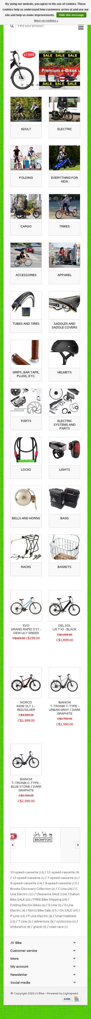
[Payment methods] (67, 999)
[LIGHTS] (64, 449)
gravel (39, 927)
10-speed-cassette (27, 872)
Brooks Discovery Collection (32, 889)
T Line (24, 921)
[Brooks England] (63, 845)
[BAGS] (64, 498)
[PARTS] (26, 401)
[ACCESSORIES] (26, 255)
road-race (58, 927)
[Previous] (12, 845)
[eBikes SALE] (45, 70)
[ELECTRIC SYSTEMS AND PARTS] (64, 401)
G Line (54, 905)
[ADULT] (26, 109)
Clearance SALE (51, 894)
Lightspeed (70, 993)
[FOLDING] (26, 157)
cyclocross (66, 921)
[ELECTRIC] (64, 109)
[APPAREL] (64, 255)
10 (68, 85)
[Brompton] (28, 837)
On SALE (69, 910)
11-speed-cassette (63, 872)
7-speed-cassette (62, 878)
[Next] (77, 845)
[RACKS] (26, 547)
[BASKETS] (64, 547)
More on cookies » (46, 20)
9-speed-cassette (61, 883)
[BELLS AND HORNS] (26, 498)
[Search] (12, 26)
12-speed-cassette (28, 878)
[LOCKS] (26, 449)
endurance (20, 927)
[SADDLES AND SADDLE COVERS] (64, 303)
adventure (43, 921)
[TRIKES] (64, 206)
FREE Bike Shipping (50, 899)
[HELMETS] (64, 352)
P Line (17, 916)
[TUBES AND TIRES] (26, 303)
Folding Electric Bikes (27, 905)
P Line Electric (40, 916)
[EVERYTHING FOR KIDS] (64, 157)
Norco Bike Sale (42, 910)
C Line (65, 889)
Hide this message (71, 15)
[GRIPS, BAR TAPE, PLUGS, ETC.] (26, 352)
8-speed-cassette (26, 883)
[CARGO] (26, 206)
